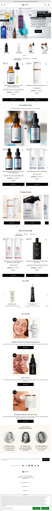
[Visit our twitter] (26, 465)
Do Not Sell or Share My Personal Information (25, 478)
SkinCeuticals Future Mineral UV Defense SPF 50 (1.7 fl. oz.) (37, 261)
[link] (45, 5)
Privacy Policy (43, 505)
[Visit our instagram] (29, 465)
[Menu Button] (1, 5)
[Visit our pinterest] (38, 465)
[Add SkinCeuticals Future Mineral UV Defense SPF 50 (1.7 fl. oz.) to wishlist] (45, 239)
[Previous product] (3, 167)
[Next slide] (49, 24)
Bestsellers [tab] (18, 58)
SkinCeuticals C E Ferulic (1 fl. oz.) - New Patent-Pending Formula (13, 86)
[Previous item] (1, 49)
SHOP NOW (38, 31)
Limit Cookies (45, 508)
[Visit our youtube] (32, 465)
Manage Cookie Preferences (25, 476)
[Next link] (48, 211)
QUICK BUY (13, 99)
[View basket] (48, 5)
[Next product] (48, 167)
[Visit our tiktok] (35, 465)
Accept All (36, 508)
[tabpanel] (25, 82)
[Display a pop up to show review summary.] (19, 92)
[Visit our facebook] (22, 465)
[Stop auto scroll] (49, 11)
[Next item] (50, 49)
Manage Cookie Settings (7, 508)
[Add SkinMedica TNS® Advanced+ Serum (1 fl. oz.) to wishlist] (45, 64)
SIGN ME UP (45, 459)
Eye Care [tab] (32, 234)
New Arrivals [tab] (26, 58)
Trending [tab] (34, 58)
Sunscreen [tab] (19, 234)
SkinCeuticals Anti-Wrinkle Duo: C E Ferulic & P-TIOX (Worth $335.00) (13, 172)
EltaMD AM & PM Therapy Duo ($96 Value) (37, 171)
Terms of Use (3, 505)
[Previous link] (3, 211)
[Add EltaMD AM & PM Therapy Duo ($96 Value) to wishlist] (45, 150)
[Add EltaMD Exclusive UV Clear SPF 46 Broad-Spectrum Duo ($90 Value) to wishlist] (22, 239)
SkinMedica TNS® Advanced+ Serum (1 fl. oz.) (37, 85)
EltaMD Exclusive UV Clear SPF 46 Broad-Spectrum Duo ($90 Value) (13, 261)
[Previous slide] (1, 24)
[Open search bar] (4, 5)
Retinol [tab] (26, 234)
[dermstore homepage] (25, 5)
